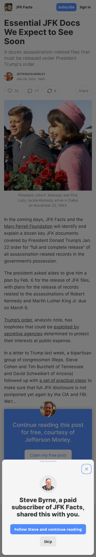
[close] (86, 469)
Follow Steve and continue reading (48, 529)
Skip (48, 541)
